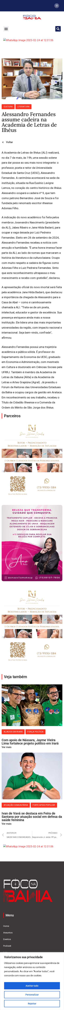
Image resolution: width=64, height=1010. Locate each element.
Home (6, 926)
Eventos (7, 939)
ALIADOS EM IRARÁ (13, 731)
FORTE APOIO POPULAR (44, 805)
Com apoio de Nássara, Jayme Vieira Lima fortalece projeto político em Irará (30, 741)
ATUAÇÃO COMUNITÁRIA (16, 805)
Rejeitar (32, 1003)
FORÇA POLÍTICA (35, 731)
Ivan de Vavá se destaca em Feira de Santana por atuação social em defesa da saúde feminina (32, 817)
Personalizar (32, 994)
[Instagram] (56, 5)
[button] (6, 29)
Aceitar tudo (32, 985)
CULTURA (8, 106)
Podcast (7, 946)
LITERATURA (23, 106)
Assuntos (7, 932)
